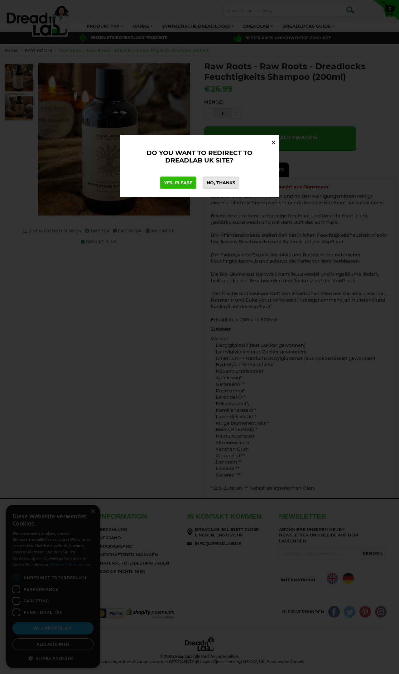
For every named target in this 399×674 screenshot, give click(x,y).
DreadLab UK (189, 160)
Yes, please (178, 183)
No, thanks (221, 183)
